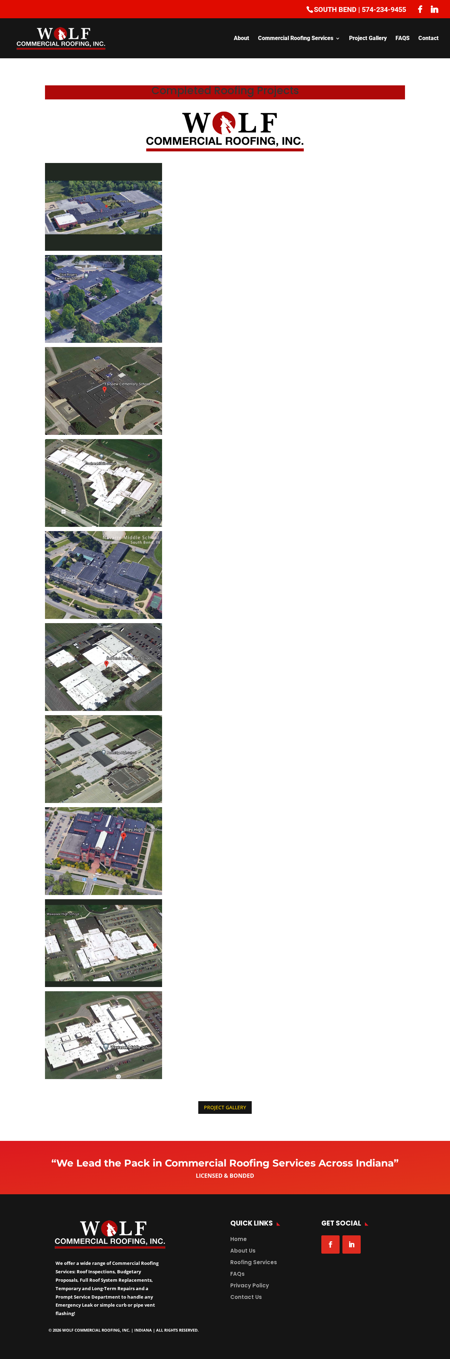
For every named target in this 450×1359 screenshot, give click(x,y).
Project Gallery (368, 38)
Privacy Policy (249, 1285)
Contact (428, 38)
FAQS (403, 38)
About (241, 38)
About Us (243, 1250)
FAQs (237, 1274)
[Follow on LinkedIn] (351, 1244)
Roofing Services (253, 1262)
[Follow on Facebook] (330, 1244)
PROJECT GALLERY (225, 1107)
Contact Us (246, 1297)
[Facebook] (420, 9)
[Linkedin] (434, 9)
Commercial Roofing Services (295, 38)
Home (238, 1239)
